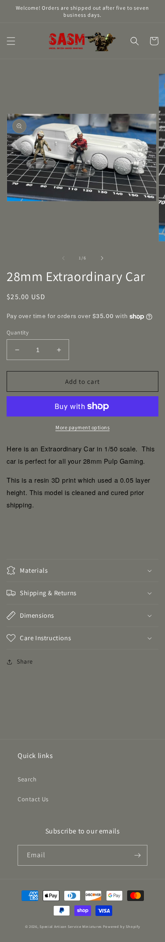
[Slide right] (102, 258)
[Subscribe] (137, 855)
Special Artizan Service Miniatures (71, 926)
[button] (11, 41)
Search (27, 779)
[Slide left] (63, 258)
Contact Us (33, 799)
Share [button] (25, 661)
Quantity (18, 332)
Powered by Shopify (121, 926)
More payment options (82, 427)
